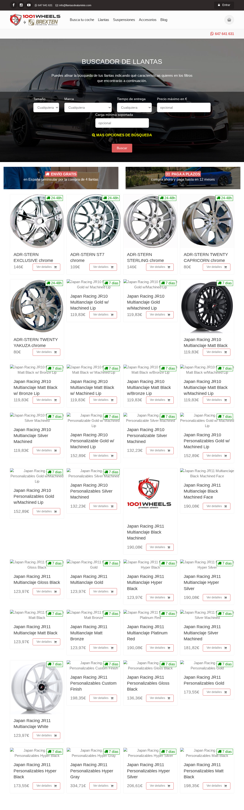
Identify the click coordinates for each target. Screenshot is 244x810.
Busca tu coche (82, 20)
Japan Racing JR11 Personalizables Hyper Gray (91, 770)
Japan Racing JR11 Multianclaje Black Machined (145, 532)
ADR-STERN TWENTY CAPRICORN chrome (206, 257)
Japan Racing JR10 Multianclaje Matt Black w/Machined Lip (206, 387)
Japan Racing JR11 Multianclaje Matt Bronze (88, 632)
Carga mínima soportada (114, 115)
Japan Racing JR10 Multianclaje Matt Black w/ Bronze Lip (35, 387)
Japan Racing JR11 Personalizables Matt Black (204, 770)
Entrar (226, 5)
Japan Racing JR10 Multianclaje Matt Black (206, 342)
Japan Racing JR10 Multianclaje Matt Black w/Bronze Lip (149, 387)
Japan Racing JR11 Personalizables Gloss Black (148, 683)
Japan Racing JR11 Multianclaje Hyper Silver (202, 582)
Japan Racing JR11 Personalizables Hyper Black (35, 770)
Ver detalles (44, 267)
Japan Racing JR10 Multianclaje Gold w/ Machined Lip (89, 302)
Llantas (103, 20)
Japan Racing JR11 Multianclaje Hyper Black (145, 582)
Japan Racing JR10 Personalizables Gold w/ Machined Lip (207, 441)
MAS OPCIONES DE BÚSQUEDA (123, 135)
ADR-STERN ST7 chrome (87, 257)
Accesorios (148, 20)
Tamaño (39, 99)
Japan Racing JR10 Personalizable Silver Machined (147, 435)
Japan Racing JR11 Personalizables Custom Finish (93, 683)
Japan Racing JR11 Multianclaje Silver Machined (202, 632)
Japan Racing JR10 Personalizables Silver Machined (91, 491)
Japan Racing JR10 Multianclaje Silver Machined (32, 435)
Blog (163, 20)
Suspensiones (124, 20)
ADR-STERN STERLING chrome (145, 257)
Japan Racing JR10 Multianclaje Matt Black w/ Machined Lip (92, 387)
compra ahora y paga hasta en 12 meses (183, 176)
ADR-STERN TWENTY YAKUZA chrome (36, 342)
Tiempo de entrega (131, 99)
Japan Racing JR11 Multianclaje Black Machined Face (202, 491)
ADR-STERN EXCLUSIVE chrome (33, 257)
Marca (69, 99)
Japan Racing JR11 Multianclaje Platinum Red (147, 632)
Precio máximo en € (172, 99)
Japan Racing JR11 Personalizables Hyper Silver (148, 770)
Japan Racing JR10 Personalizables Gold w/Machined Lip (34, 496)
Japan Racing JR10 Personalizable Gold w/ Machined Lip (92, 441)
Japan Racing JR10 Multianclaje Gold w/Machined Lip (145, 302)
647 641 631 (224, 34)
